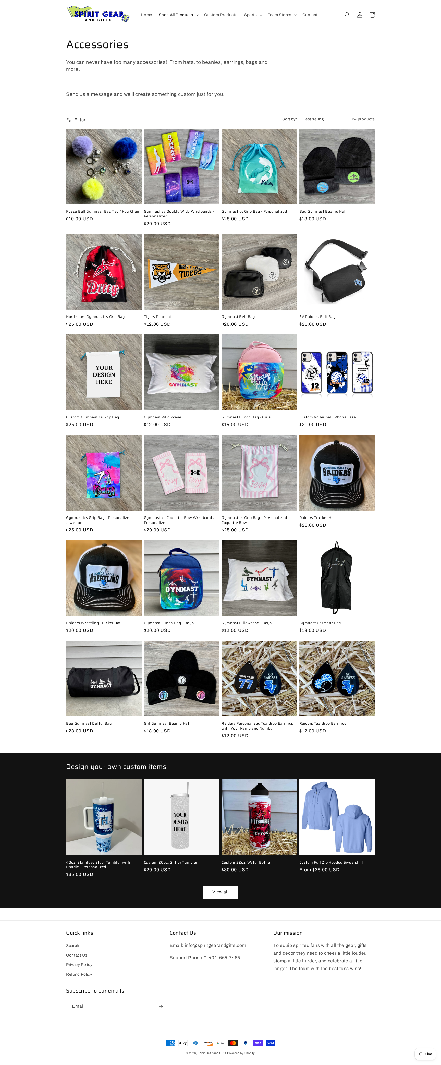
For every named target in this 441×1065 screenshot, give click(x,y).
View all (220, 892)
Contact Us (77, 955)
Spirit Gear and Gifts (212, 1053)
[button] (178, 15)
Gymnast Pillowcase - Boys (247, 623)
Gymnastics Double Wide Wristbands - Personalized (179, 214)
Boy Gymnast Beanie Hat (322, 211)
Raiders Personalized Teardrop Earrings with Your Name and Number (257, 726)
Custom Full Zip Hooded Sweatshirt (331, 862)
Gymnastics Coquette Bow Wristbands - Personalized (180, 520)
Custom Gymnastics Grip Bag (92, 417)
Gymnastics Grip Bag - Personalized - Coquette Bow (255, 520)
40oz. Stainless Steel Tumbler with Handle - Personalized (98, 864)
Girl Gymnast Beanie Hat (166, 723)
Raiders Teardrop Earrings (323, 723)
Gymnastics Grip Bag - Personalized (254, 211)
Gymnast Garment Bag (320, 623)
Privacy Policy (79, 964)
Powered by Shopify (241, 1053)
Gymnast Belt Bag (238, 316)
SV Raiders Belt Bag (317, 316)
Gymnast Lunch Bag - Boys (169, 623)
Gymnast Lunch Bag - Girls (246, 417)
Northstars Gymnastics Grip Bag (95, 316)
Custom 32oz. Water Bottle (246, 862)
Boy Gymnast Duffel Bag (89, 723)
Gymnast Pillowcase (162, 417)
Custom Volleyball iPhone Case (327, 417)
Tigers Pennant (158, 316)
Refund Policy (79, 974)
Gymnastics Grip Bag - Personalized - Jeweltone (100, 520)
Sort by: (289, 119)
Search (72, 945)
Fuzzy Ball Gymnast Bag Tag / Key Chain (103, 211)
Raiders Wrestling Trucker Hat (93, 623)
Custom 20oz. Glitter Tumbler (171, 862)
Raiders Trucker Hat (317, 517)
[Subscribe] (161, 1006)
